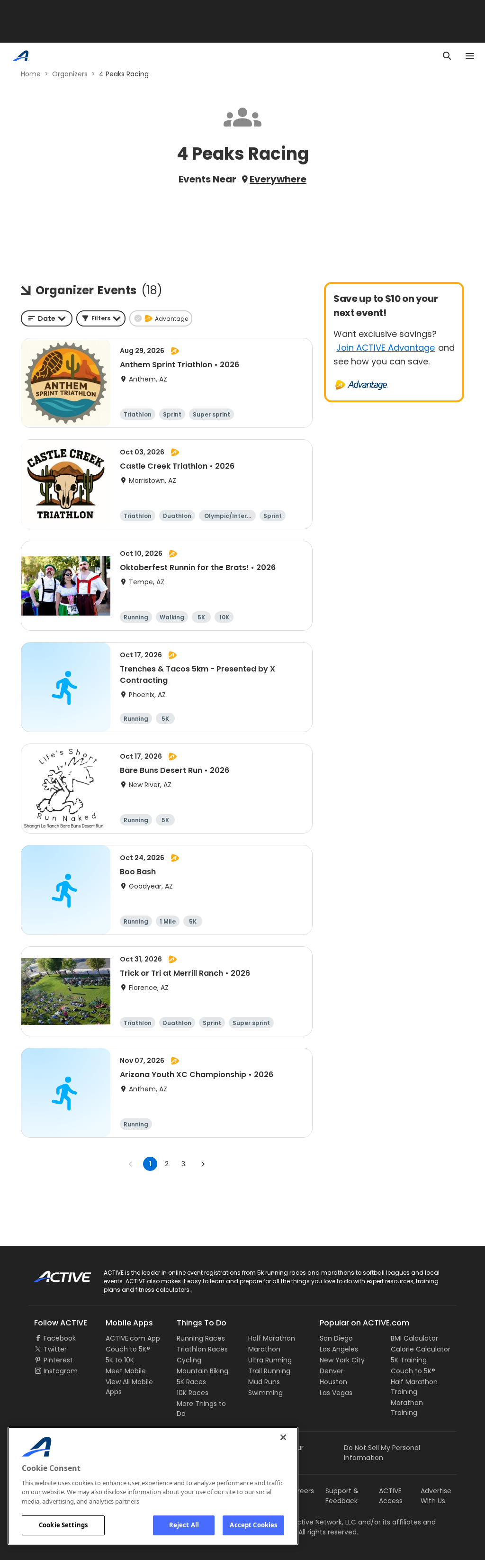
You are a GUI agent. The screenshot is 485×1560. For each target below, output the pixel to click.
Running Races (201, 1338)
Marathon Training (407, 1407)
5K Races (191, 1382)
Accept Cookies (253, 1525)
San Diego (336, 1338)
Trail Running (269, 1371)
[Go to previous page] (131, 1164)
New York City (342, 1360)
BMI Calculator (414, 1338)
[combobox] (46, 318)
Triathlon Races (202, 1349)
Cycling (189, 1360)
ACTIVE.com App (133, 1338)
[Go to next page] (203, 1164)
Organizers (70, 74)
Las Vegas (336, 1392)
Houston (333, 1382)
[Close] (283, 1437)
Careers (301, 1491)
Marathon (264, 1349)
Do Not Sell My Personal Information (382, 1452)
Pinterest (58, 1360)
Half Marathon (271, 1338)
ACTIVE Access (391, 1496)
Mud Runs (264, 1382)
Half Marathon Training (414, 1387)
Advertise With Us (436, 1496)
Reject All (184, 1525)
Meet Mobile (126, 1371)
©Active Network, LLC (311, 1522)
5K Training (409, 1360)
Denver (331, 1371)
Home (31, 74)
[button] (101, 318)
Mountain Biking (202, 1371)
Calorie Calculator (420, 1349)
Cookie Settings (63, 1525)
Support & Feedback (342, 1496)
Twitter (55, 1349)
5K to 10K (120, 1360)
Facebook (60, 1338)
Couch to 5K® (128, 1349)
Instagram (61, 1371)
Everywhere (278, 179)
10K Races (192, 1392)
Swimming (265, 1392)
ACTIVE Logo (54, 1273)
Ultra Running (270, 1360)
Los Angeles (339, 1349)
